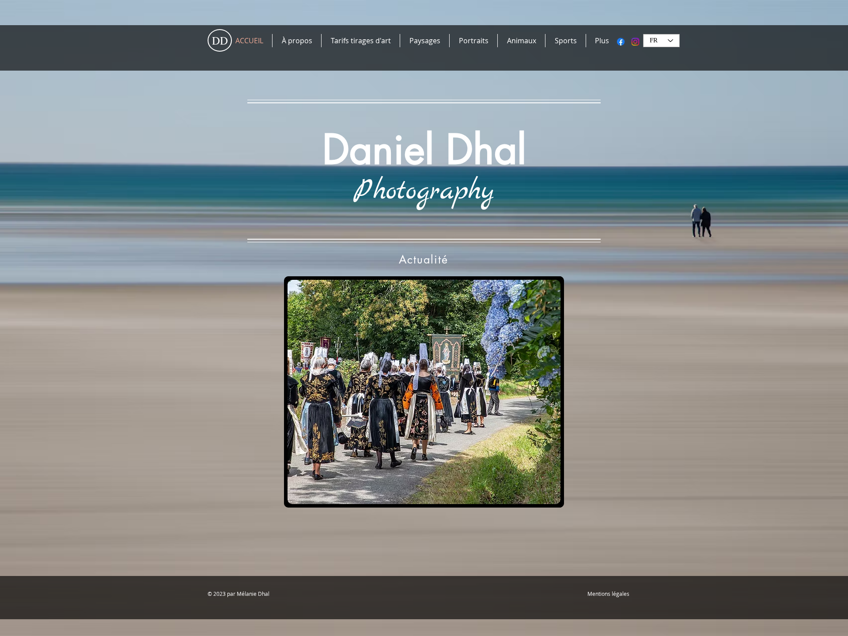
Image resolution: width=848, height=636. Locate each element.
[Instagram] (635, 42)
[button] (424, 392)
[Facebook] (621, 42)
